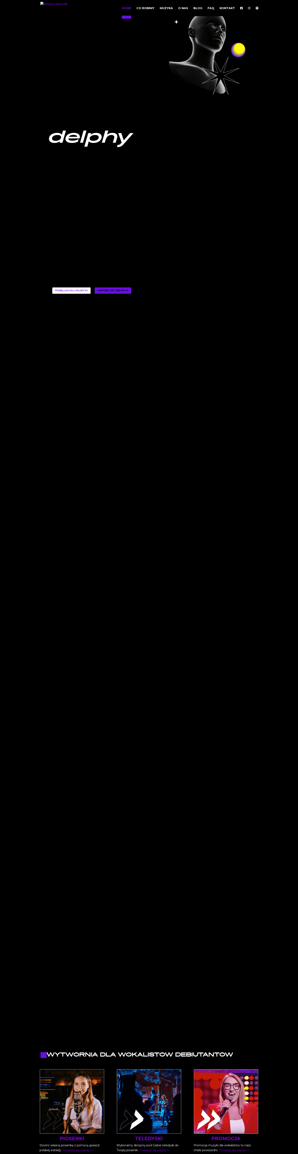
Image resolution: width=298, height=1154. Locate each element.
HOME (126, 8)
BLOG (197, 8)
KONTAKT (227, 8)
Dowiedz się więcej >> (77, 1150)
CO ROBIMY (145, 8)
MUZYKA (166, 8)
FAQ (211, 8)
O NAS (183, 8)
